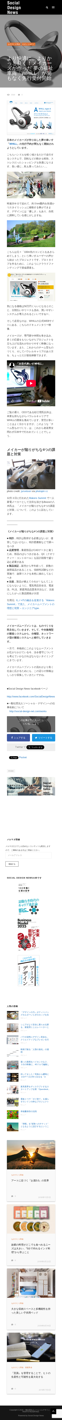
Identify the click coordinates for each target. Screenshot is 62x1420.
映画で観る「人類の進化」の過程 (35, 1050)
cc (46, 491)
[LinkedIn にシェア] (48, 757)
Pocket (23, 757)
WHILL (13, 144)
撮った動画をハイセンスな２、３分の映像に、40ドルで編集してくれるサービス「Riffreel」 (35, 1063)
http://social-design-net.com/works (28, 711)
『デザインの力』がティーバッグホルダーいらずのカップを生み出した (35, 1013)
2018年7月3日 (45, 1390)
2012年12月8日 (13, 49)
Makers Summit (37, 498)
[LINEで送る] (39, 757)
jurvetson (26, 491)
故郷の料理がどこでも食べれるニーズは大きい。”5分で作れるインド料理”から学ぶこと (30, 1248)
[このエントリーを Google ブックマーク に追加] (28, 757)
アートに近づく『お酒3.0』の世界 (30, 1180)
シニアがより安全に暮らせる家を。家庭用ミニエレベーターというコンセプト (35, 1025)
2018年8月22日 (44, 1261)
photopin (40, 491)
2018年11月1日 (44, 1197)
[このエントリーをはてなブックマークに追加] (31, 757)
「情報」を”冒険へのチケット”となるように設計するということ (35, 1125)
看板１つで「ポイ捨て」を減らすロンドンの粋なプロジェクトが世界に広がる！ (35, 1100)
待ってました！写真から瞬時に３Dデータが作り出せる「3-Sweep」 (35, 1075)
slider (12, 771)
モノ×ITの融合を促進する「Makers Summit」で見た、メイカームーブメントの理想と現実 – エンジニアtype (30, 604)
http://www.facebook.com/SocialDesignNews (31, 696)
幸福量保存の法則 (29, 1111)
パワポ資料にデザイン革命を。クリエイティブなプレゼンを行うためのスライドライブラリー (35, 1038)
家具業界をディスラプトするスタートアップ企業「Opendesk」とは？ (35, 1087)
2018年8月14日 (44, 1325)
